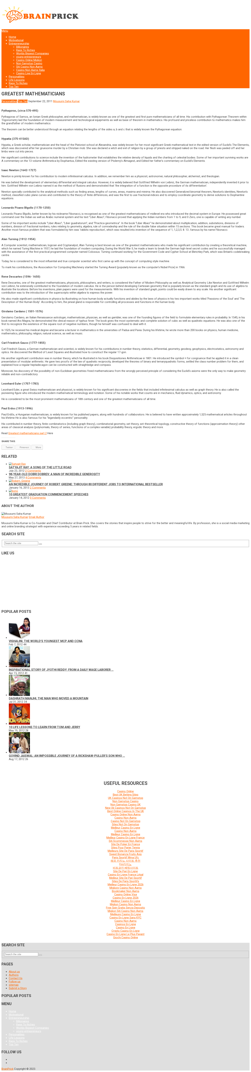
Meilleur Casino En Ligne (125, 827)
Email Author (36, 517)
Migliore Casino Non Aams (126, 887)
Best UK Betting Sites (125, 794)
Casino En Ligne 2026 (126, 897)
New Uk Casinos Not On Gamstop (125, 808)
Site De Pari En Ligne (125, 871)
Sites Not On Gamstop (125, 824)
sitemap (14, 985)
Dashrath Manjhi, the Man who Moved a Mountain (48, 698)
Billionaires (22, 47)
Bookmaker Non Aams (125, 891)
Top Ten (14, 86)
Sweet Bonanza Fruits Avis (125, 854)
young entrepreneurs (28, 56)
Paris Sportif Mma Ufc (125, 857)
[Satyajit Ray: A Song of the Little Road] (17, 464)
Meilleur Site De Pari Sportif (125, 878)
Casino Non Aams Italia (30, 70)
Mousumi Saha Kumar (66, 101)
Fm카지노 (125, 864)
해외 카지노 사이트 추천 (125, 860)
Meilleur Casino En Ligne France (125, 837)
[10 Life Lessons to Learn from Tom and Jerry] (19, 723)
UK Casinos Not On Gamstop (125, 798)
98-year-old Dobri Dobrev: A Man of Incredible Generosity (54, 474)
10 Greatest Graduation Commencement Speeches (48, 494)
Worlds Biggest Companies (32, 53)
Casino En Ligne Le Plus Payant (125, 934)
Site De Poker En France (125, 844)
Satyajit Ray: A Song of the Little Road (40, 467)
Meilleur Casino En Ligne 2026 (126, 884)
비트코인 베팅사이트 (125, 867)
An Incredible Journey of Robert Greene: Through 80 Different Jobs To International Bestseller (86, 484)
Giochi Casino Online (125, 937)
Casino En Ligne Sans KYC (125, 917)
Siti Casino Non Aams (29, 66)
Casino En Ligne (125, 927)
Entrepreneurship (19, 43)
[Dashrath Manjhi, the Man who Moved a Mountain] (19, 695)
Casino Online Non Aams (125, 814)
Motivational (16, 40)
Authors (14, 975)
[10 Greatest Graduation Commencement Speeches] (13, 491)
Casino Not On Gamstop (125, 821)
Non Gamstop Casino (29, 63)
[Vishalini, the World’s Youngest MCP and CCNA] (19, 637)
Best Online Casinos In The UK (125, 811)
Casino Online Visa (125, 894)
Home (12, 37)
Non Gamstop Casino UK (125, 804)
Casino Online (125, 791)
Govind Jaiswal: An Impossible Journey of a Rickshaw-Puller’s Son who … (67, 755)
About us (14, 971)
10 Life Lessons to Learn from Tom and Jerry (44, 727)
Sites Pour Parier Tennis (125, 847)
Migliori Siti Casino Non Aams (125, 911)
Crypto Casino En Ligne (126, 930)
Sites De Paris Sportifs (125, 881)
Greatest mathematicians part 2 (27, 433)
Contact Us (15, 978)
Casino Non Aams (125, 817)
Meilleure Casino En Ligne (125, 914)
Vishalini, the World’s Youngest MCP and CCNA (46, 641)
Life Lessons (17, 80)
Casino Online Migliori (29, 60)
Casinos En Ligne (125, 924)
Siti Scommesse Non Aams (125, 841)
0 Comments (38, 497)
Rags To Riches (25, 50)
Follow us (14, 981)
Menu (4, 31)
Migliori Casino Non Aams (125, 904)
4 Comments (33, 477)
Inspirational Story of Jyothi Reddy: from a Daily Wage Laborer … (61, 669)
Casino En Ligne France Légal (125, 874)
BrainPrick (7, 1069)
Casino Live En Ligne (28, 73)
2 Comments (33, 470)
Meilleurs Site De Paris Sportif (125, 851)
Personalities (16, 76)
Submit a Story (18, 988)
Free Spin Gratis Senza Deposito (125, 907)
